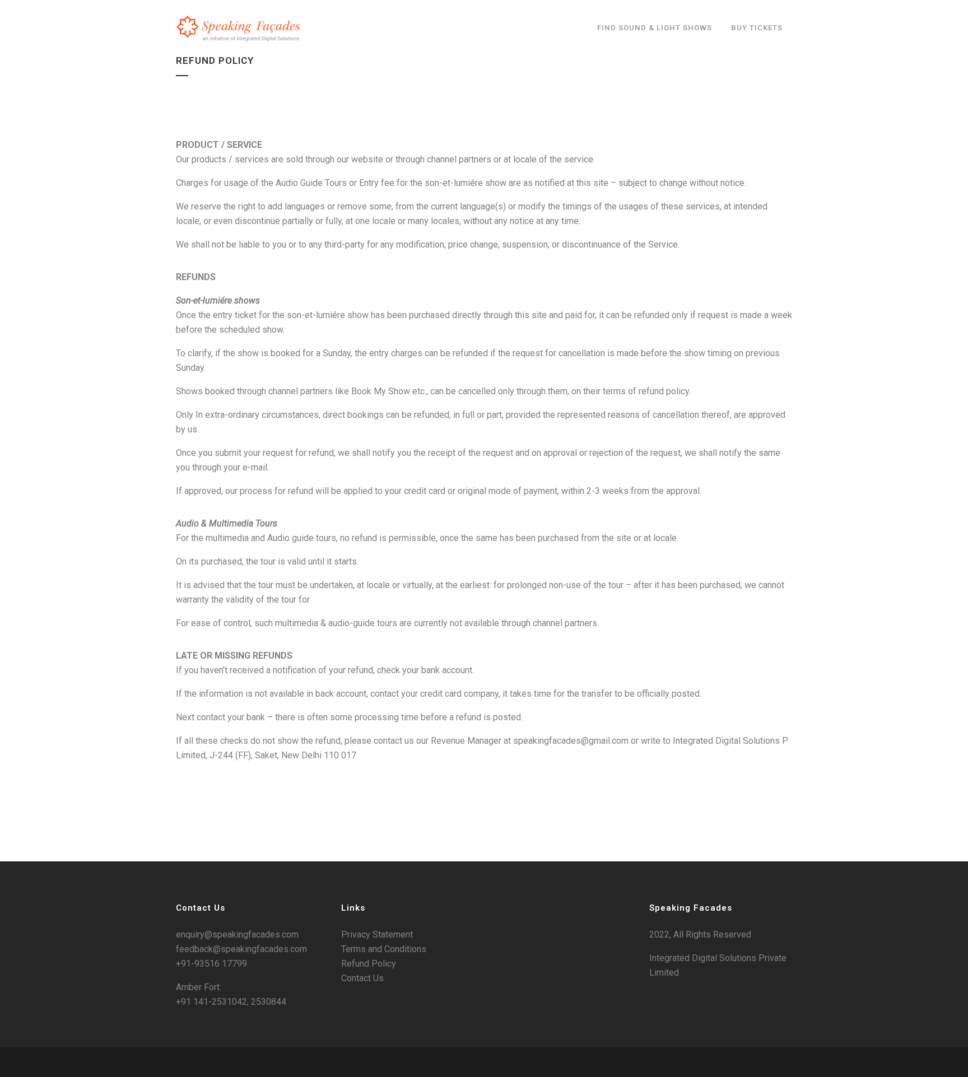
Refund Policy (368, 963)
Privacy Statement (377, 934)
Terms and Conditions (383, 949)
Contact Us (362, 978)
